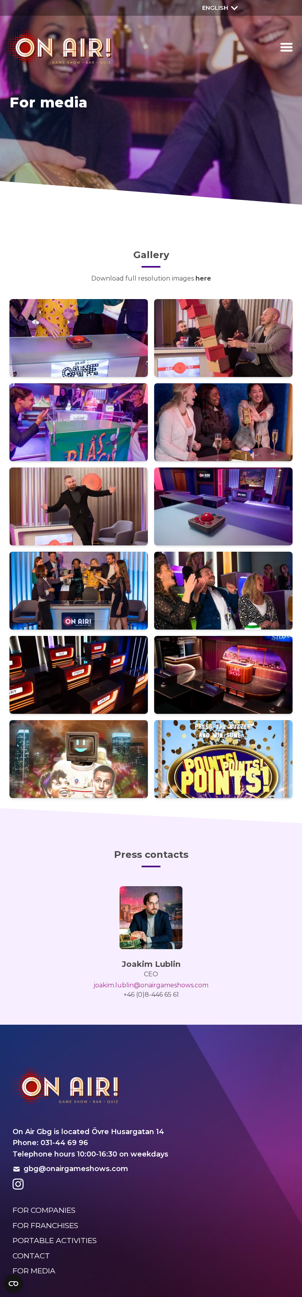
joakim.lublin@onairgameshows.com (151, 985)
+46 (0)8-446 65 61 (151, 994)
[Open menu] (286, 47)
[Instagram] (18, 1184)
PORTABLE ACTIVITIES (55, 1240)
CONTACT (31, 1255)
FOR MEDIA (34, 1270)
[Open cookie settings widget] (13, 1283)
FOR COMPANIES (44, 1210)
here (203, 278)
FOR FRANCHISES (45, 1225)
